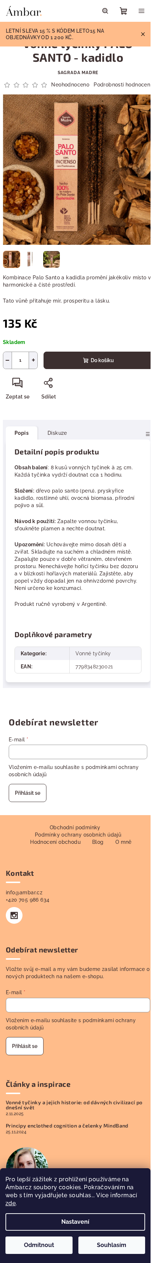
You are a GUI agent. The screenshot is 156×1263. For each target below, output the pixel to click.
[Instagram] (14, 915)
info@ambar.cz (24, 892)
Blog (98, 842)
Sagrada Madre (78, 72)
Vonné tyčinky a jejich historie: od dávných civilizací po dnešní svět (74, 1105)
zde (10, 1203)
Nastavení (75, 1221)
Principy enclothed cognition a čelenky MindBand (67, 1125)
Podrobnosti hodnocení (122, 85)
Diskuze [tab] (57, 433)
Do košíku (102, 360)
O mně (123, 842)
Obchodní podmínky (75, 827)
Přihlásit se (27, 793)
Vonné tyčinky (93, 653)
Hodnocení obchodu (55, 842)
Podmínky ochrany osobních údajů (78, 835)
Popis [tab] (22, 433)
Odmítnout (39, 1245)
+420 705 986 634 (27, 900)
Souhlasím (111, 1245)
